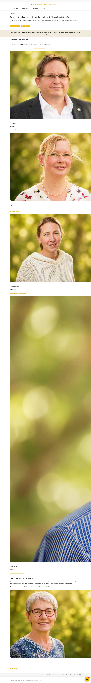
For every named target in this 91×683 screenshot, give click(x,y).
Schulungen (15, 8)
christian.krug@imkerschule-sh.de (16, 129)
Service (44, 8)
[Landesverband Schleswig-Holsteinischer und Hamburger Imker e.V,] (44, 4)
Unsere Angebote (15, 25)
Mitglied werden (25, 25)
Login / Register (13, 0)
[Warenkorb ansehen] (50, 8)
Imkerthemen (35, 8)
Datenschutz (17, 678)
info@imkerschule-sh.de (14, 668)
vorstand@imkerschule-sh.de (39, 48)
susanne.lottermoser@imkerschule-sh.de (18, 293)
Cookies (27, 678)
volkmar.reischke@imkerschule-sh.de (17, 573)
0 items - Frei (19, 0)
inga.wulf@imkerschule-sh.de (15, 211)
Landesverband (25, 8)
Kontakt (12, 678)
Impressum (22, 678)
